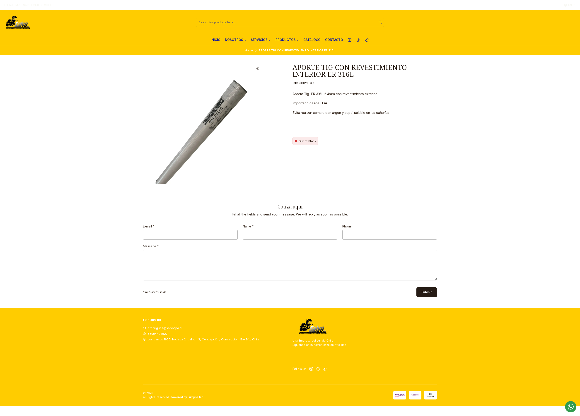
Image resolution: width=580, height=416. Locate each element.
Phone (347, 226)
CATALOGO (312, 40)
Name (248, 226)
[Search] (380, 22)
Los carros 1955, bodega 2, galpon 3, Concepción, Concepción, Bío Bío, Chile (203, 339)
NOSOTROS (234, 40)
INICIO (215, 40)
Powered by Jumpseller (186, 397)
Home (249, 50)
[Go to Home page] (17, 22)
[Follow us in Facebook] (358, 40)
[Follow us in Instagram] (350, 40)
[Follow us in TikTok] (367, 40)
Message (151, 246)
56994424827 (158, 333)
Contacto (334, 40)
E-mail (148, 226)
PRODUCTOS (286, 40)
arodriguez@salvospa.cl (165, 328)
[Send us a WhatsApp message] (570, 406)
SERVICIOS (259, 40)
